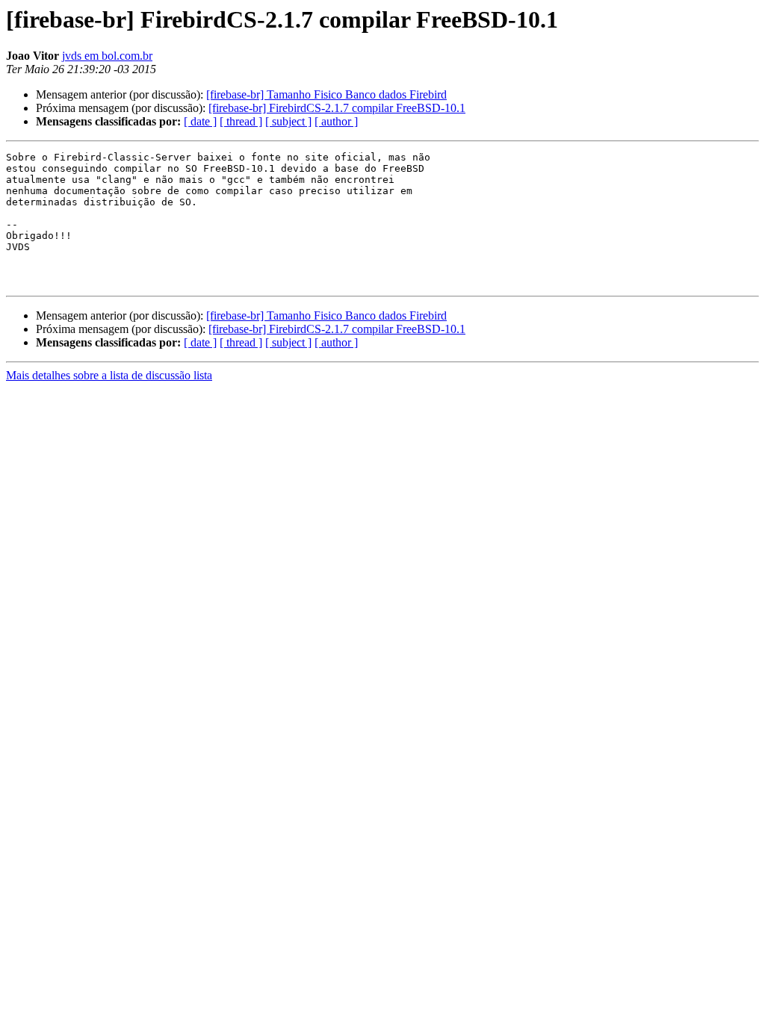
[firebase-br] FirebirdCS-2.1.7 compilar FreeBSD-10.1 (336, 108)
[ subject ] (288, 121)
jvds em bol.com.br (107, 55)
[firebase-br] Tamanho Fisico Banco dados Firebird (326, 94)
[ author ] (336, 121)
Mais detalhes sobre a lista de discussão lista (109, 375)
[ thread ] (241, 121)
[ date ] (200, 121)
